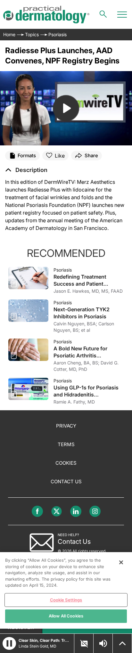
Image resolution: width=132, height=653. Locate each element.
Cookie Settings (66, 599)
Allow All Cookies (66, 615)
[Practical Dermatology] (46, 14)
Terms (66, 444)
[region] (66, 590)
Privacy (66, 426)
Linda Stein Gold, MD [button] (37, 646)
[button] (26, 170)
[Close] (121, 562)
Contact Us (66, 481)
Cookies (66, 463)
